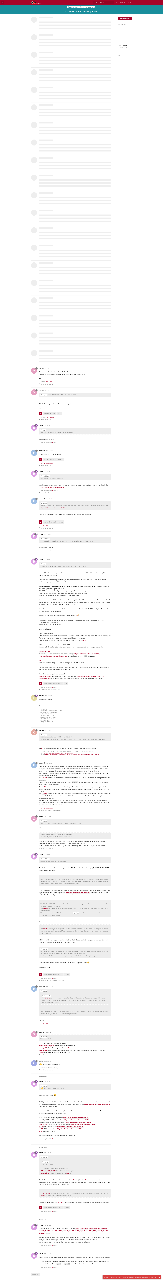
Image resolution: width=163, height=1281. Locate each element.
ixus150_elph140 (49, 1046)
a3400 (41, 1046)
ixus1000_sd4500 (44, 678)
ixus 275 (44, 778)
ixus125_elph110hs (45, 1231)
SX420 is (44, 787)
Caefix (45, 1086)
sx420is (41, 1126)
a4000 (95, 1228)
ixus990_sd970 (43, 1124)
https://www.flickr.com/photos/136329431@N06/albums (58, 753)
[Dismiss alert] (159, 1277)
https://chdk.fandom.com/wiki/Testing (97, 1104)
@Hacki (67, 1264)
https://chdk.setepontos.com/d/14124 (51, 487)
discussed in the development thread (78, 892)
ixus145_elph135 (80, 1231)
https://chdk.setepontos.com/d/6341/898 (90, 676)
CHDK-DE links (50, 382)
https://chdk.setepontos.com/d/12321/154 (53, 656)
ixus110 (60, 1202)
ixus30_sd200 (43, 1048)
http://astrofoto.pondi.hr (46, 463)
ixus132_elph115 (57, 1231)
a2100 (81, 1228)
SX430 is (44, 793)
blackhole (46, 476)
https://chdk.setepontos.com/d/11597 (76, 1120)
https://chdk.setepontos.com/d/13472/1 (70, 1126)
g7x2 (40, 1131)
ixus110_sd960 (43, 1050)
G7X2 (40, 660)
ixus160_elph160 (44, 651)
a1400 (77, 1228)
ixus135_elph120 (68, 1231)
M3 (42, 748)
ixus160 (41, 1052)
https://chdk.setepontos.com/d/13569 (69, 1129)
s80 (73, 1180)
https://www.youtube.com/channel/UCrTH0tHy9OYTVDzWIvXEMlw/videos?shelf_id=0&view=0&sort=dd (72, 754)
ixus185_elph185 (102, 1231)
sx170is (41, 1233)
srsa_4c (45, 949)
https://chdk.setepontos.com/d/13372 (86, 654)
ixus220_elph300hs (45, 676)
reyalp (45, 395)
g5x (84, 640)
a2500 (86, 1228)
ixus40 (67, 1048)
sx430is (41, 1129)
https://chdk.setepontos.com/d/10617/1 (78, 1122)
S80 (86, 1180)
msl (44, 430)
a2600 (91, 1228)
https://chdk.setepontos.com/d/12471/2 (76, 1117)
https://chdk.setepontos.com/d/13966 (83, 1124)
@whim (74, 782)
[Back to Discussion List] (2, 2)
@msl (59, 1264)
